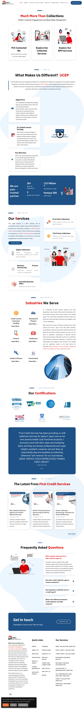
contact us (46, 654)
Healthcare (72, 346)
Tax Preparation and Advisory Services (64, 675)
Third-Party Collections (65, 654)
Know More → (16, 326)
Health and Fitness (55, 349)
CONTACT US (63, 621)
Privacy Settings (23, 705)
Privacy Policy (45, 658)
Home (21, 2)
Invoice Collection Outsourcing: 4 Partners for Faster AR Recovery (65, 512)
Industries (55, 2)
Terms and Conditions (46, 664)
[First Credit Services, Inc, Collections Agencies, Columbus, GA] (67, 404)
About (26, 2)
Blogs (44, 675)
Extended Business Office (63, 658)
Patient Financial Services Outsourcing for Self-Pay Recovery (41, 512)
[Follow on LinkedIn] (10, 694)
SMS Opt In (46, 671)
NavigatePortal (35, 673)
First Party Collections (65, 650)
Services (47, 2)
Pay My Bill (76, 2)
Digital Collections (36, 2)
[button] (42, 468)
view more (72, 534)
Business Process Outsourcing (62, 664)
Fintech (66, 346)
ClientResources (36, 667)
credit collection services (63, 679)
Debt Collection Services (65, 646)
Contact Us (64, 2)
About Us (35, 650)
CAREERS (45, 646)
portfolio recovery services (26, 233)
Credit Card (46, 349)
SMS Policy (46, 668)
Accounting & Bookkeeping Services (64, 669)
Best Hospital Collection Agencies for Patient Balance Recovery (18, 512)
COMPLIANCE (46, 650)
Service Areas (35, 662)
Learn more (15, 243)
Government (66, 349)
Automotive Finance (57, 346)
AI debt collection (45, 84)
